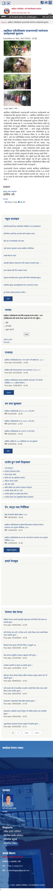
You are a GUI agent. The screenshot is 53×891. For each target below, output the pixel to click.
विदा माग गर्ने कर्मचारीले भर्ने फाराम (14, 241)
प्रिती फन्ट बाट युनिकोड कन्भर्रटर (15, 478)
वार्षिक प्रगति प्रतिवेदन (12, 831)
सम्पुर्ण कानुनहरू (12, 550)
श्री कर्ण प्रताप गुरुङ (9, 808)
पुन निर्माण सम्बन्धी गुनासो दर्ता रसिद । (15, 292)
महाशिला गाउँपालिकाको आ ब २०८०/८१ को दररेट (19, 411)
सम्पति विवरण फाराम (10, 256)
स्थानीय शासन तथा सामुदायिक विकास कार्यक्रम (19, 497)
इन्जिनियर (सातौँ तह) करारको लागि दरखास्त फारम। (19, 234)
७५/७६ (5, 199)
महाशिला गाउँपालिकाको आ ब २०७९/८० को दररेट (19, 421)
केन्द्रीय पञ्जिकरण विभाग (12, 471)
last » (37, 733)
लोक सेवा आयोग (9, 484)
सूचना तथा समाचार (10, 191)
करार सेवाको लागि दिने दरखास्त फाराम (15, 270)
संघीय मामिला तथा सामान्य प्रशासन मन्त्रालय (18, 487)
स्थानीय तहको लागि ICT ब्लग (14, 490)
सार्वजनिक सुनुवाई (10, 839)
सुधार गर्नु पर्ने (10, 330)
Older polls (8, 339)
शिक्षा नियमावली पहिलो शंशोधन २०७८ (16, 515)
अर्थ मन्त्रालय (9, 468)
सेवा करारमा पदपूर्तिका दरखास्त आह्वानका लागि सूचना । (20, 655)
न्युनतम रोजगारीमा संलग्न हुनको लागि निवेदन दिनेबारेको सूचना (22, 278)
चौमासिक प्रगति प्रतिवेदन (13, 835)
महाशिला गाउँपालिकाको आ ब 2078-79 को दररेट (20, 431)
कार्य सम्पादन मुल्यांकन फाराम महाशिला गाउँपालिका (19, 248)
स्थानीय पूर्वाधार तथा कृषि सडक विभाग (16, 494)
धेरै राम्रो (8, 326)
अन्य (8, 299)
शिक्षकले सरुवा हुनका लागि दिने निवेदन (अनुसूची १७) (20, 645)
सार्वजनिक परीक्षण (10, 843)
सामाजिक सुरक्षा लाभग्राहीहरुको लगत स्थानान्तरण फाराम (21, 285)
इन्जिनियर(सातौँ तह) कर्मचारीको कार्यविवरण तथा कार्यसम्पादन (22, 226)
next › (27, 733)
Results (6, 342)
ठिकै (7, 323)
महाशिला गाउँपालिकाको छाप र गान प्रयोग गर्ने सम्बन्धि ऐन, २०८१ (24, 360)
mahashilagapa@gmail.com (18, 870)
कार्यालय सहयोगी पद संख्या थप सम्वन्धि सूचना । (18, 665)
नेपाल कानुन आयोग (10, 474)
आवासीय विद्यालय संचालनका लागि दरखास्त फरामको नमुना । (22, 263)
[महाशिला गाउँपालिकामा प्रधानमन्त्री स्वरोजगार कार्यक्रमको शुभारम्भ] (17, 48)
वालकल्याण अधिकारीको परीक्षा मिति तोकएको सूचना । (20, 701)
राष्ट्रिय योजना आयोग (11, 481)
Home (3, 22)
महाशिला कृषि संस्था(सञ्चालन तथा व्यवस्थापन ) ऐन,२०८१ (22, 370)
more (9, 392)
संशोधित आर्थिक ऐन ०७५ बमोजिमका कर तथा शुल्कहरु (21, 441)
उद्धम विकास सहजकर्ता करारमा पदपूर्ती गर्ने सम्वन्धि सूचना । (21, 724)
